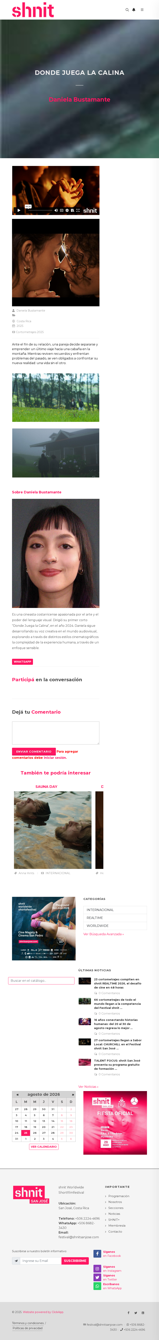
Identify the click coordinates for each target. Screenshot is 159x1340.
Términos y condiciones (28, 1323)
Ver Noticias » (88, 1087)
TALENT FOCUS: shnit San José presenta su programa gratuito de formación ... (117, 1065)
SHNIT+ (114, 1220)
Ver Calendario (44, 1146)
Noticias (114, 1214)
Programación (118, 1196)
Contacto (115, 1231)
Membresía (116, 1225)
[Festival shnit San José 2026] (44, 928)
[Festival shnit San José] (34, 9)
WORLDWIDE (98, 926)
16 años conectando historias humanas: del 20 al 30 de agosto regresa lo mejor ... (116, 1024)
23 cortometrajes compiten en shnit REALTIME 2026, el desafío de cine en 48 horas (117, 983)
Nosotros (115, 1202)
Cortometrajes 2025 (30, 332)
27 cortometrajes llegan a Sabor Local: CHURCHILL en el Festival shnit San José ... (118, 1044)
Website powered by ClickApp (43, 1312)
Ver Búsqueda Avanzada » (103, 934)
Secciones (115, 1208)
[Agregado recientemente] (134, 10)
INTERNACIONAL (100, 910)
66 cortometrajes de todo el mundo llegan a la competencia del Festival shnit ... (117, 1004)
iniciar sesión (55, 758)
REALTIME (95, 918)
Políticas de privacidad (27, 1328)
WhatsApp (22, 661)
